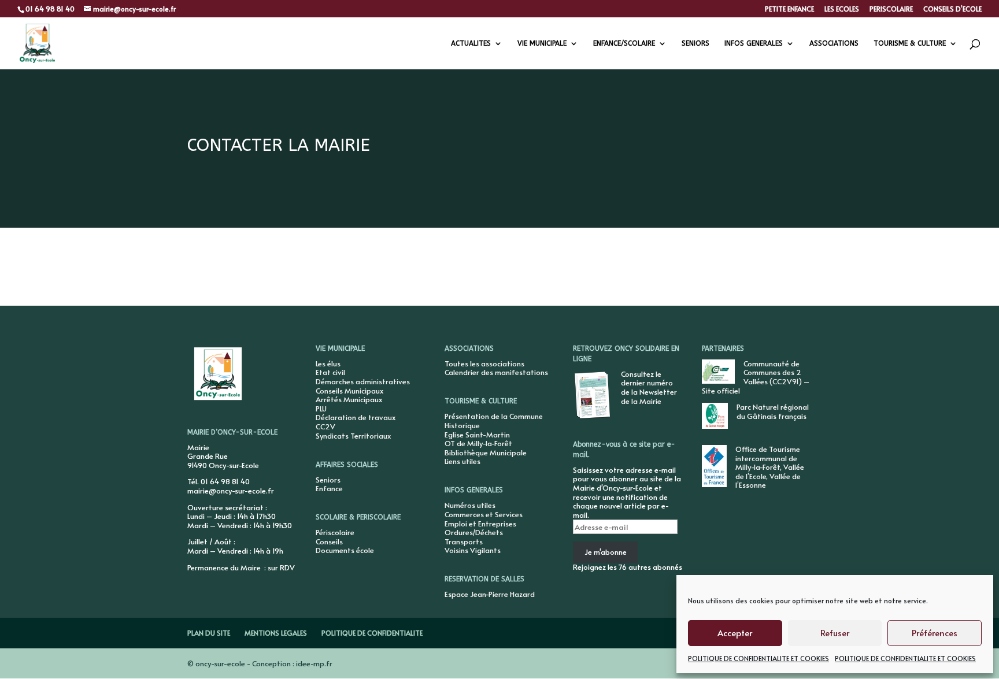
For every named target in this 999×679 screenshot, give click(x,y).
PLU (321, 408)
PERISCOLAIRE (891, 9)
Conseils (329, 541)
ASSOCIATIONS (834, 43)
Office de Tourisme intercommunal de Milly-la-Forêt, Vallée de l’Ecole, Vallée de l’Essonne (769, 467)
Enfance (329, 488)
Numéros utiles (470, 505)
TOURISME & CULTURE (910, 43)
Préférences (934, 632)
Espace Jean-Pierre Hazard (490, 594)
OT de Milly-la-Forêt (478, 443)
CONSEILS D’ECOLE (952, 9)
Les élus (328, 363)
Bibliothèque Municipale (486, 452)
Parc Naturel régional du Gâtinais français (773, 411)
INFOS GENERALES (753, 43)
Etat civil (330, 372)
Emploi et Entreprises (480, 523)
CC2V (325, 426)
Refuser (834, 632)
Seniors (328, 479)
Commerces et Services (484, 514)
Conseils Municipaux (349, 390)
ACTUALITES (471, 43)
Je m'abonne (605, 552)
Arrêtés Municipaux (349, 399)
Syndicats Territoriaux (353, 436)
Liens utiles (462, 461)
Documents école (345, 550)
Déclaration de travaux (355, 417)
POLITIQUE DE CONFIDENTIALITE (372, 632)
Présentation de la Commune (494, 416)
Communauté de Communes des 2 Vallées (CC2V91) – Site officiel (755, 377)
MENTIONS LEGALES (276, 632)
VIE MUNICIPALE (542, 43)
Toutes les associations (484, 363)
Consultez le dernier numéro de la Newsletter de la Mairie (649, 387)
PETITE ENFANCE (789, 9)
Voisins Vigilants (473, 550)
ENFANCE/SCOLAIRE (624, 43)
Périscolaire (335, 532)
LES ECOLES (841, 9)
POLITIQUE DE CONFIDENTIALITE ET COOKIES (758, 658)
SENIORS (695, 43)
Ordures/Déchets (474, 532)
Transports (464, 541)
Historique (462, 425)
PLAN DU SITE (208, 632)
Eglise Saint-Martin (477, 434)
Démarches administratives (363, 381)
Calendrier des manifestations (496, 372)
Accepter (734, 632)
